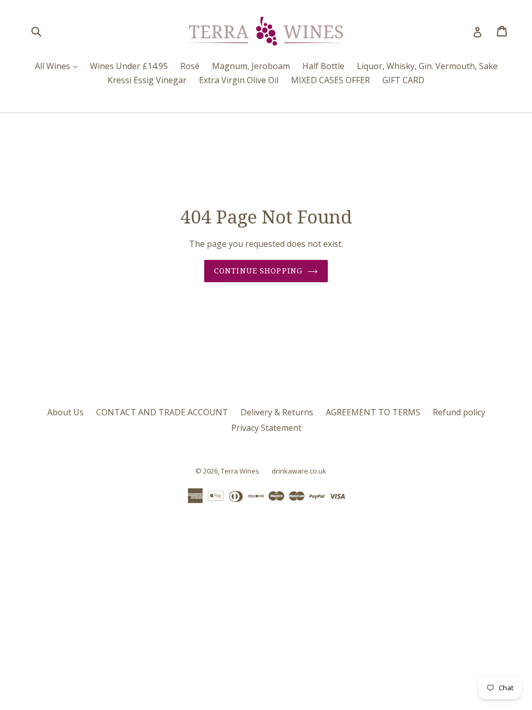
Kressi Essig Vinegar (147, 80)
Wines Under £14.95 (129, 66)
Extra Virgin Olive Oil (238, 80)
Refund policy (459, 412)
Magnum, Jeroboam (251, 66)
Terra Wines (240, 471)
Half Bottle (323, 66)
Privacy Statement (266, 427)
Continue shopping (258, 271)
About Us (65, 412)
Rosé (190, 66)
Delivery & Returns (277, 412)
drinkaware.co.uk (299, 471)
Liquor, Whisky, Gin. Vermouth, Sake (427, 66)
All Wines (59, 66)
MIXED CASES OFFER (330, 80)
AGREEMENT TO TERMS (373, 412)
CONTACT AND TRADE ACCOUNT (162, 412)
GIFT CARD (403, 80)
